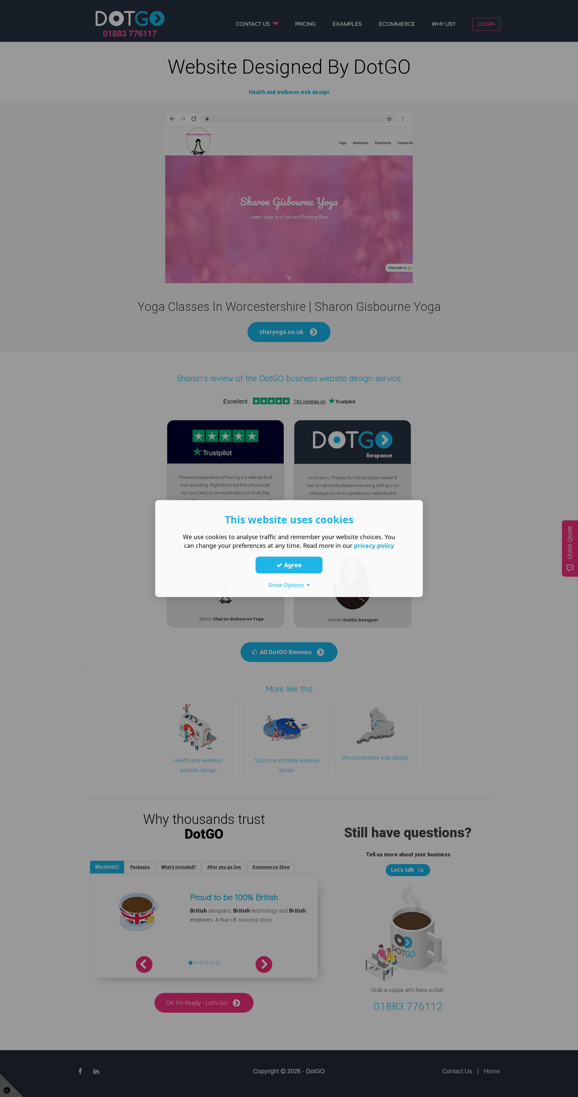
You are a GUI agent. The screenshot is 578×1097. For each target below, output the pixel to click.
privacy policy (374, 545)
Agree (292, 565)
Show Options (287, 585)
